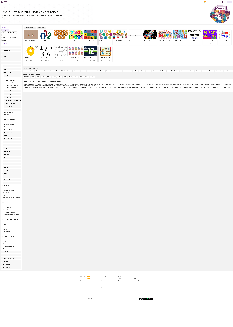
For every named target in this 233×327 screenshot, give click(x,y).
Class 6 (3, 35)
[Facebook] (91, 299)
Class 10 (9, 37)
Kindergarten (5, 30)
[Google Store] (149, 299)
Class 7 (9, 35)
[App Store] (142, 299)
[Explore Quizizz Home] (4, 2)
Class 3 (3, 32)
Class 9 (3, 37)
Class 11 (15, 37)
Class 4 (9, 32)
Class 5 (14, 32)
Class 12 (4, 40)
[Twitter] (89, 299)
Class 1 (12, 30)
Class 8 (14, 35)
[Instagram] (93, 299)
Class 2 (17, 30)
